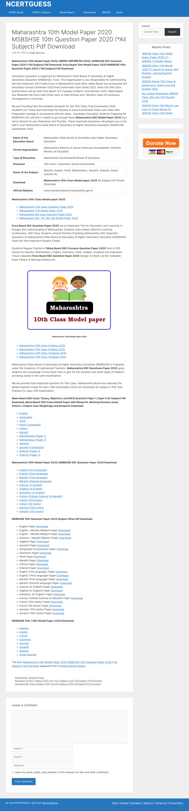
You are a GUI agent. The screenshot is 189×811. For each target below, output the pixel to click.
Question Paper (36, 677)
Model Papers (67, 12)
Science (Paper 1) (29, 451)
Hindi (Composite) (30, 424)
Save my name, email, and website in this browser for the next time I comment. (62, 772)
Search (146, 26)
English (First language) (33, 470)
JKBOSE (106, 12)
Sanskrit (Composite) (31, 447)
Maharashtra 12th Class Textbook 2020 (42, 356)
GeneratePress (50, 803)
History (23, 428)
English (23, 413)
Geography (25, 417)
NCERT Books (16, 12)
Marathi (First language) (33, 477)
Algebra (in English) (30, 488)
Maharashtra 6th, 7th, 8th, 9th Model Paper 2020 (48, 218)
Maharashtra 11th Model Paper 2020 (41, 210)
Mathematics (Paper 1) (32, 436)
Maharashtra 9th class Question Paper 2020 (45, 214)
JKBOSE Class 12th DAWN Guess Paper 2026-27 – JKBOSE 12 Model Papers (157, 57)
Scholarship (89, 12)
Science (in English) (30, 485)
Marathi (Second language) (35, 481)
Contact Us (161, 803)
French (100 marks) (30, 500)
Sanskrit (24, 443)
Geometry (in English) (32, 492)
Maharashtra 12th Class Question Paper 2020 (46, 206)
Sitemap (124, 803)
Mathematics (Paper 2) (32, 439)
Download (42, 526)
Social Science (27, 654)
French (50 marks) (30, 503)
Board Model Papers (73, 666)
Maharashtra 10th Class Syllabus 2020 (42, 345)
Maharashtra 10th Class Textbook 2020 (42, 353)
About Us (148, 803)
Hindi (22, 420)
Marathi (23, 432)
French (23, 635)
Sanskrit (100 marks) (31, 511)
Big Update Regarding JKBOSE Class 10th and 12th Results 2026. (160, 97)
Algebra (24, 628)
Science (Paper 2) (29, 454)
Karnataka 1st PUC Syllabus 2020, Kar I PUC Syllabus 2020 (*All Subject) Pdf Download (58, 680)
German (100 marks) (31, 507)
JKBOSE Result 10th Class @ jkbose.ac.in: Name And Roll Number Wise (159, 85)
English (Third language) (33, 473)
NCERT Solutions (42, 12)
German (24, 643)
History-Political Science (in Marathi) (41, 496)
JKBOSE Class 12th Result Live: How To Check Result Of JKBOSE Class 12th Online (160, 109)
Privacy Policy (175, 803)
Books (119, 12)
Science (24, 650)
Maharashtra (21, 677)
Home (115, 803)
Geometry (25, 639)
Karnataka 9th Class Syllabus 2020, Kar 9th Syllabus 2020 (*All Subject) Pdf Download (58, 684)
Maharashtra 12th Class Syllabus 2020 (42, 349)
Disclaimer (136, 803)
